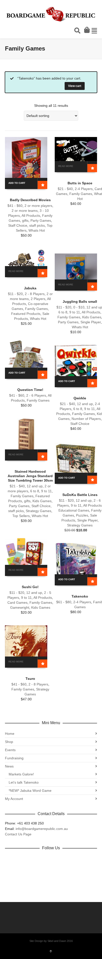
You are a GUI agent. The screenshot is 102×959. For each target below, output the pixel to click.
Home (9, 734)
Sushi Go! (30, 587)
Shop (9, 742)
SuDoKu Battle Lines (80, 495)
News (9, 766)
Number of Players (86, 419)
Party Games (40, 220)
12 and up (85, 404)
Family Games (80, 194)
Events (10, 750)
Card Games (17, 602)
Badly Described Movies (30, 200)
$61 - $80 (63, 602)
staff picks (37, 225)
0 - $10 (78, 307)
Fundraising (14, 758)
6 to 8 (62, 312)
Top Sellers (21, 516)
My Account (14, 799)
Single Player (90, 322)
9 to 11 (74, 312)
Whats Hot (36, 230)
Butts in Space (80, 183)
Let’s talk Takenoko (24, 782)
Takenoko (80, 596)
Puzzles (82, 515)
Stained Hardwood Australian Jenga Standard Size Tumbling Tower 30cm (30, 475)
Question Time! (30, 390)
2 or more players (38, 206)
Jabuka (30, 288)
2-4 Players (84, 189)
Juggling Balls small (80, 301)
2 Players (38, 299)
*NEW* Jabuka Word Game (30, 791)
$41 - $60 (15, 206)
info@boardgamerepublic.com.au (42, 829)
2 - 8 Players (35, 294)
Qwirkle (80, 398)
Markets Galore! (21, 774)
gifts (25, 220)
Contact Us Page (18, 834)
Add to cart (16, 183)
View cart (74, 86)
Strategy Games (38, 511)
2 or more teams (25, 211)
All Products (31, 216)
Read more (65, 166)
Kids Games (91, 317)
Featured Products (25, 314)
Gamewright (19, 607)
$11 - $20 (15, 294)
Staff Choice (17, 225)
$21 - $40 (65, 189)
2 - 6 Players (36, 395)
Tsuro (30, 679)
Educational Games (73, 510)
